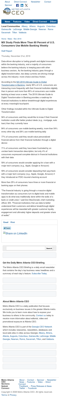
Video (27, 21)
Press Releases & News (41, 386)
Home (3, 38)
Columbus (51, 26)
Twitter (22, 388)
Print (13, 222)
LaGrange (17, 29)
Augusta (41, 26)
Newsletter (35, 1)
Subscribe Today (39, 273)
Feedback (23, 386)
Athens (32, 26)
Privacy (13, 394)
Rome (50, 29)
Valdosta (22, 32)
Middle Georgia (30, 29)
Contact (47, 1)
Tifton (14, 32)
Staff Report (6, 50)
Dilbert (53, 21)
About (7, 1)
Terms (4, 394)
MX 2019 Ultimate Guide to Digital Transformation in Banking (24, 83)
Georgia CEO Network (42, 326)
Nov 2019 (17, 38)
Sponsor (8, 5)
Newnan (42, 29)
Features (17, 21)
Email (5, 222)
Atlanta (6, 335)
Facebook (32, 388)
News (7, 21)
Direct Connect (20, 1)
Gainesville (6, 29)
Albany (25, 26)
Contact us (41, 315)
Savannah (5, 32)
